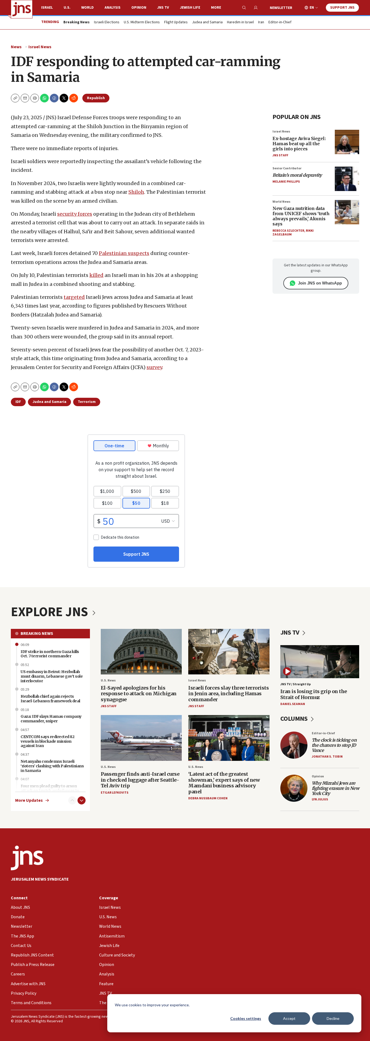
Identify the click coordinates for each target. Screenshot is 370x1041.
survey (154, 367)
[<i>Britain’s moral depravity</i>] (347, 179)
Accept (289, 1018)
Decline (333, 1018)
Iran (261, 22)
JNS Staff (280, 155)
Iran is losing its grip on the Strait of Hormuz (313, 694)
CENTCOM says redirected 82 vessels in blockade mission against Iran (47, 741)
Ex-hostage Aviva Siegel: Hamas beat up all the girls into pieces (299, 143)
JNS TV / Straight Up (295, 684)
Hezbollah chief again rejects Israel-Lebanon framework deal (50, 698)
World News (281, 201)
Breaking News (37, 633)
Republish (96, 98)
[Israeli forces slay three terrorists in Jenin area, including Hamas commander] (229, 652)
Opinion (138, 7)
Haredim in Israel (240, 22)
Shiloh (136, 192)
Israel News (39, 47)
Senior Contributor (286, 168)
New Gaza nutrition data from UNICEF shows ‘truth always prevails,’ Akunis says (300, 216)
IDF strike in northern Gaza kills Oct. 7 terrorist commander (50, 654)
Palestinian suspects (124, 253)
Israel (47, 7)
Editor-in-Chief (279, 22)
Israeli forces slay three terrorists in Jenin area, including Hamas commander (228, 694)
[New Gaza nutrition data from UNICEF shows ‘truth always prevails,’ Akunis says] (347, 212)
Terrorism (87, 402)
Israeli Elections (106, 22)
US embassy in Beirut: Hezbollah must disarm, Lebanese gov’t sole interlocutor (52, 676)
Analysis (113, 7)
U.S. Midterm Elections (142, 22)
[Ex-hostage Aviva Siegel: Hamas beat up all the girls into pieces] (347, 142)
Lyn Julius (320, 799)
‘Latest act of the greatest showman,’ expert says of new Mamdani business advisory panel (224, 783)
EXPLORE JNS (50, 612)
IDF (18, 402)
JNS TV (163, 7)
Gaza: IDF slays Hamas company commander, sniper (51, 718)
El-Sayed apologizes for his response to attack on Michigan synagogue (139, 694)
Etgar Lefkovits (114, 792)
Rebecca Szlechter (288, 230)
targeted (74, 297)
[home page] (21, 9)
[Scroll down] (81, 800)
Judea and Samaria (207, 22)
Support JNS (342, 7)
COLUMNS (294, 718)
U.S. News (108, 680)
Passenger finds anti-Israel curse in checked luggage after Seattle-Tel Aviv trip (140, 780)
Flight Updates (176, 22)
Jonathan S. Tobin (327, 756)
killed (96, 275)
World (87, 7)
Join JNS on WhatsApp (320, 283)
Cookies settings (245, 1018)
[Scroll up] (72, 800)
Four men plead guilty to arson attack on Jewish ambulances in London (50, 791)
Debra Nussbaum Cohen (208, 798)
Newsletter (281, 8)
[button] (34, 98)
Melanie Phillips (286, 181)
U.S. (67, 7)
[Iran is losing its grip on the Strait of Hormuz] (319, 661)
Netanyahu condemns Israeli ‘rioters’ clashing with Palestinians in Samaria (52, 766)
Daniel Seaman (292, 704)
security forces (74, 214)
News (16, 47)
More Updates (29, 800)
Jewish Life (190, 7)
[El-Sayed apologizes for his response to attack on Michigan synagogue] (141, 652)
